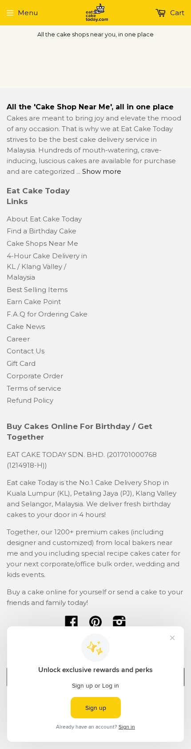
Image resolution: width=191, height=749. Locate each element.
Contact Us (25, 351)
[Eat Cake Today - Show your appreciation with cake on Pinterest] (95, 625)
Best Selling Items (37, 289)
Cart (176, 12)
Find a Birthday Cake (41, 231)
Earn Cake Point (34, 301)
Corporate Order (35, 376)
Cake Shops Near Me (42, 243)
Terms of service (34, 388)
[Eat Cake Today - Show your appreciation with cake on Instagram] (119, 625)
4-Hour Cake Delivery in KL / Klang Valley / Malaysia (47, 266)
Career (18, 339)
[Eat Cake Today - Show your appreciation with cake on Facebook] (71, 625)
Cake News (26, 326)
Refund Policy (30, 400)
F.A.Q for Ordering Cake (47, 314)
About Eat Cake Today (44, 219)
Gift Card (21, 363)
